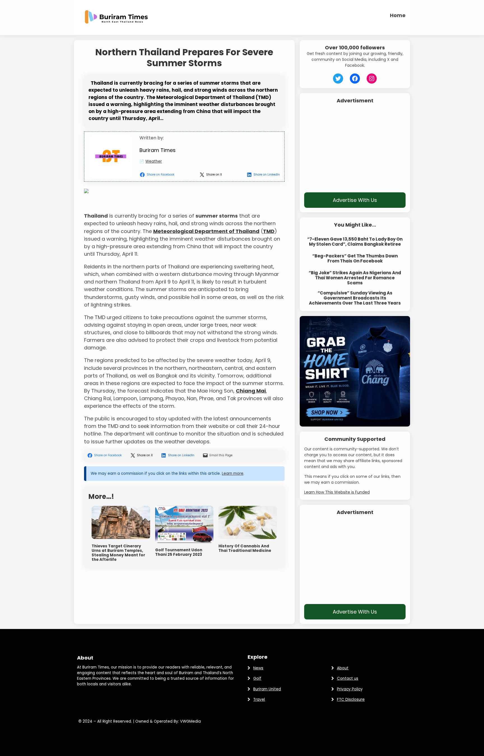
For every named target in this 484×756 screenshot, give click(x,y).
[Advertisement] (355, 148)
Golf (257, 678)
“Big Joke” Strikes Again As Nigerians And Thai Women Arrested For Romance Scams (355, 277)
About (342, 668)
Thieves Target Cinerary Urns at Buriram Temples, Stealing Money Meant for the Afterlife (118, 553)
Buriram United (267, 689)
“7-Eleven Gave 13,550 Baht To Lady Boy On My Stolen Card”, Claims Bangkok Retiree (354, 242)
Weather (153, 161)
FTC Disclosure (351, 699)
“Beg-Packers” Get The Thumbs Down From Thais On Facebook (355, 258)
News (258, 668)
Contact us (347, 678)
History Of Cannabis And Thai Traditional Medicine (244, 548)
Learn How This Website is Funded (337, 492)
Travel (259, 699)
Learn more (232, 473)
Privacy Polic (348, 689)
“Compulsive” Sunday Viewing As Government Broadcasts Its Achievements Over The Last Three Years (355, 298)
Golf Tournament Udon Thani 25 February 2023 (178, 552)
